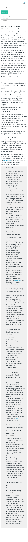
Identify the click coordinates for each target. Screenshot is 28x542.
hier (17, 418)
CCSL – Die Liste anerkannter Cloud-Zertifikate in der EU (13, 375)
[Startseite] (25, 3)
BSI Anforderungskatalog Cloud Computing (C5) (14, 290)
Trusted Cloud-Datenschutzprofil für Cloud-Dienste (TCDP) (13, 234)
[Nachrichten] (13, 18)
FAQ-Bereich (7, 160)
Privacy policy (16, 536)
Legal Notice (3, 536)
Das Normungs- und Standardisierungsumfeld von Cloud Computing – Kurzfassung (14, 429)
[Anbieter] (13, 20)
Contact (10, 536)
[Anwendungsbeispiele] (13, 16)
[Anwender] (13, 22)
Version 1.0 (17, 280)
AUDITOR (9, 168)
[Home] (14, 532)
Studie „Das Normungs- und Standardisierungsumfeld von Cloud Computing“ (14, 486)
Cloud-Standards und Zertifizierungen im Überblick (13, 332)
